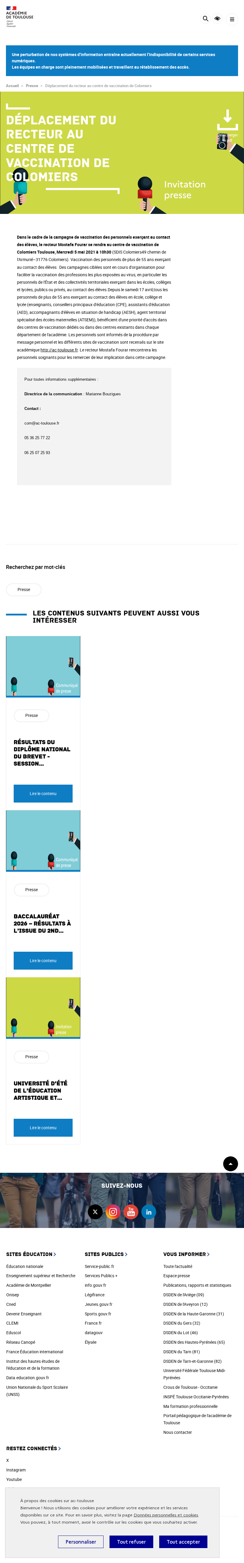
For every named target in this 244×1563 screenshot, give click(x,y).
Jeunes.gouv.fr (98, 1304)
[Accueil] (22, 16)
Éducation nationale (24, 1266)
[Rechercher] (205, 19)
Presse (32, 85)
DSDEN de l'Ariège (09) (183, 1294)
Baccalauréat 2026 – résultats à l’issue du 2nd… (42, 923)
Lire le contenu (43, 793)
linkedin (148, 1211)
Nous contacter (177, 1432)
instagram (113, 1211)
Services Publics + (101, 1275)
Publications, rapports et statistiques (197, 1285)
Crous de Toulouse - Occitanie (190, 1387)
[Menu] (232, 19)
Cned (11, 1304)
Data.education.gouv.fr (27, 1377)
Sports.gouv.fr (98, 1314)
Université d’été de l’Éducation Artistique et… (41, 1090)
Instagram (16, 1470)
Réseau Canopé (20, 1342)
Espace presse (176, 1275)
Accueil (12, 85)
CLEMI (12, 1323)
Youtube (14, 1479)
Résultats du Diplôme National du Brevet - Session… (42, 753)
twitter (95, 1211)
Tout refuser (131, 1541)
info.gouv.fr (95, 1285)
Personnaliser (80, 1541)
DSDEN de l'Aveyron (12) (185, 1304)
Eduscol (13, 1332)
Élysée (90, 1342)
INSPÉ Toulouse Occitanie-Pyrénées (196, 1397)
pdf (228, 137)
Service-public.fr (99, 1266)
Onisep (12, 1294)
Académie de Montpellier (28, 1285)
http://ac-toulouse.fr (59, 350)
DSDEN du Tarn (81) (181, 1351)
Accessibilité (217, 18)
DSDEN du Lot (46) (180, 1332)
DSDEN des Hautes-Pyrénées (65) (194, 1342)
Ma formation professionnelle (190, 1406)
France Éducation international (34, 1351)
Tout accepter (183, 1541)
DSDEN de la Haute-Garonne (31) (193, 1314)
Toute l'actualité (177, 1266)
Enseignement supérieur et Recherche (40, 1275)
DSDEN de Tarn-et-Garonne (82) (192, 1361)
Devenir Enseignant (24, 1314)
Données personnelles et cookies (166, 1515)
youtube (130, 1211)
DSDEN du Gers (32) (181, 1323)
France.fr (93, 1323)
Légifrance (94, 1294)
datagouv (94, 1332)
